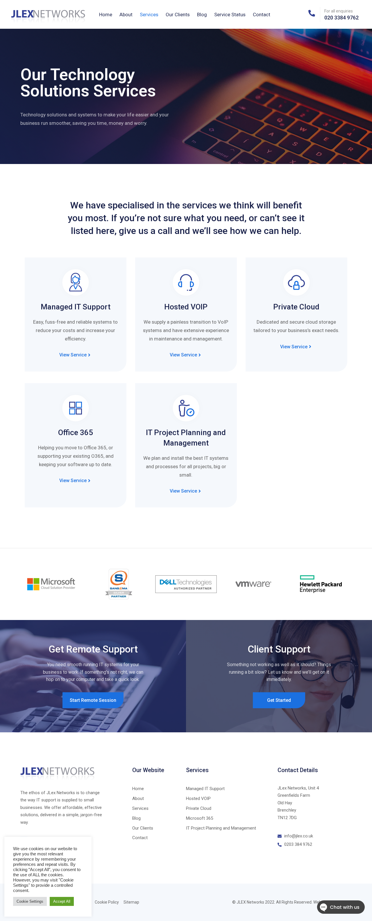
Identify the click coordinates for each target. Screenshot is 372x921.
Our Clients (178, 14)
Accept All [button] (61, 901)
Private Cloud (296, 306)
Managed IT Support (75, 306)
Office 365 (75, 432)
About (126, 14)
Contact (261, 14)
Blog (202, 14)
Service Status (230, 14)
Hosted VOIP (186, 306)
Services (149, 14)
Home (105, 14)
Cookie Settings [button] (30, 901)
